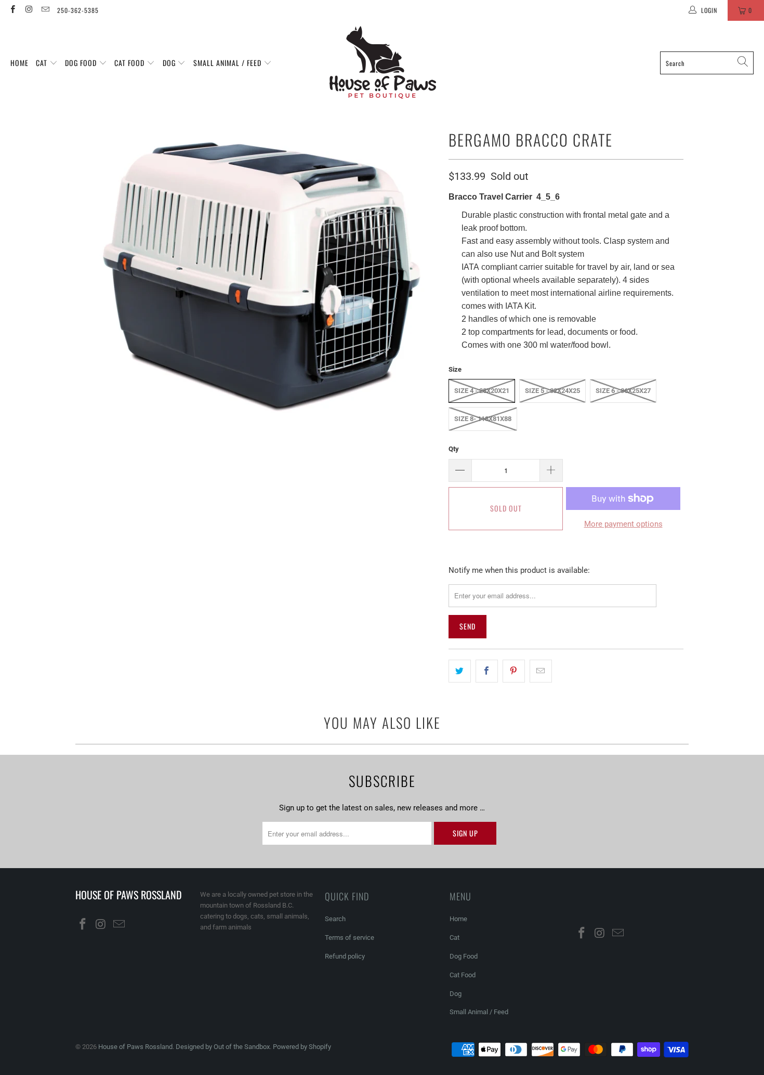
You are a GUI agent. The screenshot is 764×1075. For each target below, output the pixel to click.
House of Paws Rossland (135, 1047)
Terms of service (349, 937)
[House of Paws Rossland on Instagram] (28, 10)
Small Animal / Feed (228, 62)
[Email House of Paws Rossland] (45, 10)
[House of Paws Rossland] (383, 63)
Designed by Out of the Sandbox (223, 1047)
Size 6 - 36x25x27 (623, 391)
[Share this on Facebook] (487, 671)
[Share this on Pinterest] (514, 671)
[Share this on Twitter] (460, 671)
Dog (170, 62)
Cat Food (130, 62)
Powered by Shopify (302, 1047)
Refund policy (345, 956)
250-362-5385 (78, 10)
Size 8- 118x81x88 (482, 419)
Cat (42, 62)
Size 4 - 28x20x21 (481, 391)
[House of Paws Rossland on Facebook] (12, 10)
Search (335, 919)
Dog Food (82, 62)
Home (19, 62)
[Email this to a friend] (541, 671)
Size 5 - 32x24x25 (552, 391)
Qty (454, 449)
